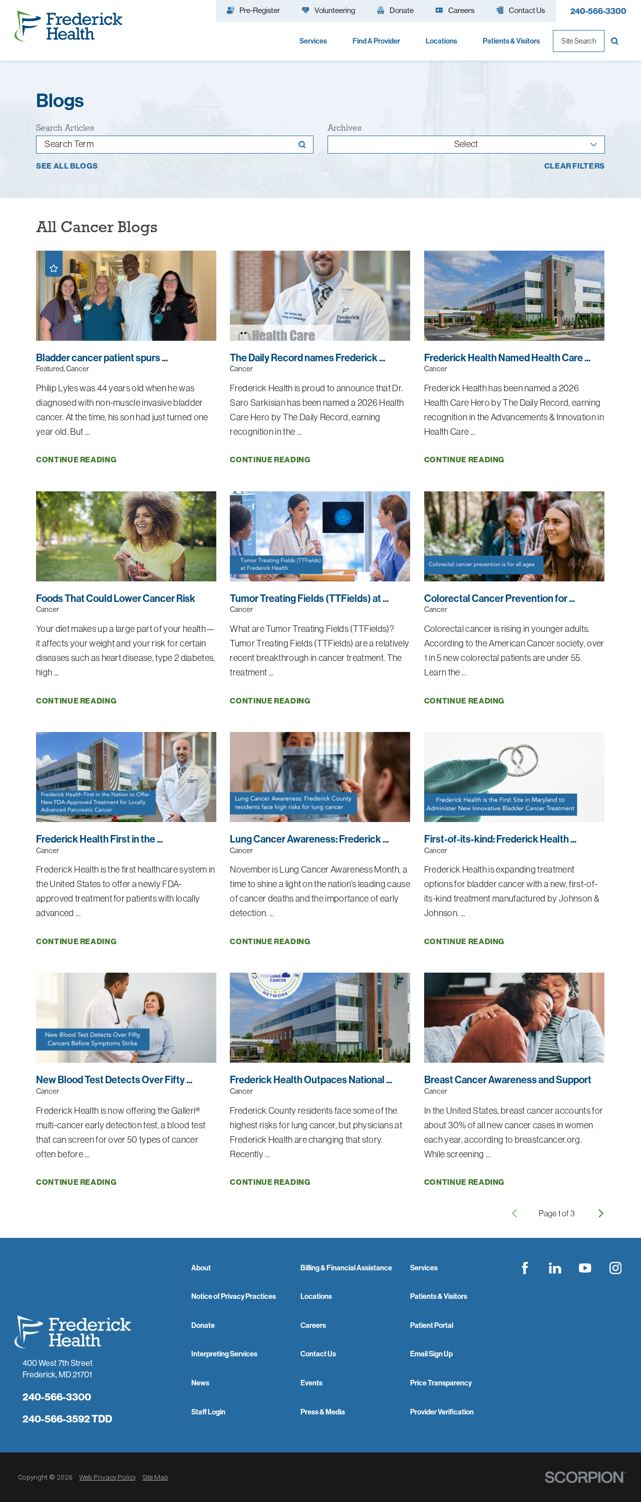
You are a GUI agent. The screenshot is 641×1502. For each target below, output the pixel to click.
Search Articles (65, 128)
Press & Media (322, 1411)
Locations (316, 1296)
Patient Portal (431, 1325)
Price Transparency (441, 1382)
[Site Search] (615, 41)
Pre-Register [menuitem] (259, 10)
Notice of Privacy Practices (233, 1296)
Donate (203, 1325)
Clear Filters (574, 166)
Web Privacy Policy (107, 1477)
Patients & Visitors (438, 1296)
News (200, 1382)
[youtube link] (585, 1268)
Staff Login (208, 1411)
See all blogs (67, 166)
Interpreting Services (224, 1353)
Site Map (155, 1477)
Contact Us (318, 1353)
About (201, 1267)
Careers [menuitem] (461, 10)
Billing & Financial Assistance (346, 1267)
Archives (345, 128)
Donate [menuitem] (402, 10)
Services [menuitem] (313, 41)
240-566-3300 (598, 11)
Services (424, 1267)
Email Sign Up (431, 1353)
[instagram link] (615, 1268)
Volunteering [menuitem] (334, 10)
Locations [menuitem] (441, 41)
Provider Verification (442, 1411)
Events (311, 1382)
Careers (313, 1325)
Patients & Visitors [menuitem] (511, 41)
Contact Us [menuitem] (527, 10)
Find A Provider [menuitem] (376, 41)
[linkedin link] (555, 1268)
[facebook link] (525, 1268)
